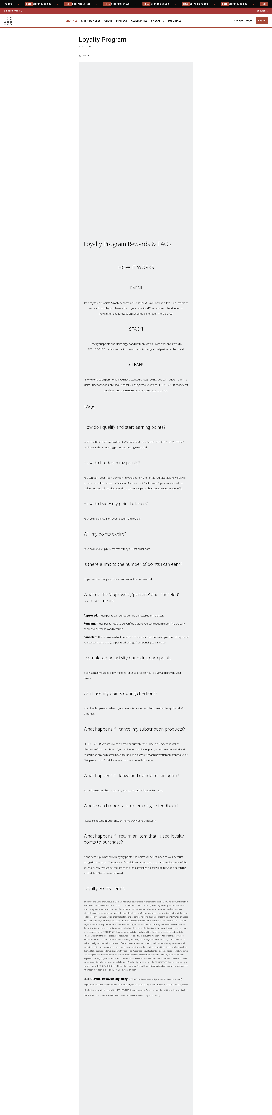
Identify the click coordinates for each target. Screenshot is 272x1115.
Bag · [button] (262, 20)
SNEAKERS (157, 20)
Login (249, 20)
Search (238, 20)
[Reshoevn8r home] (8, 20)
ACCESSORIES (139, 20)
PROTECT (121, 20)
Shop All (71, 20)
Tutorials (174, 20)
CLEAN (108, 20)
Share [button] (85, 55)
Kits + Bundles (91, 20)
